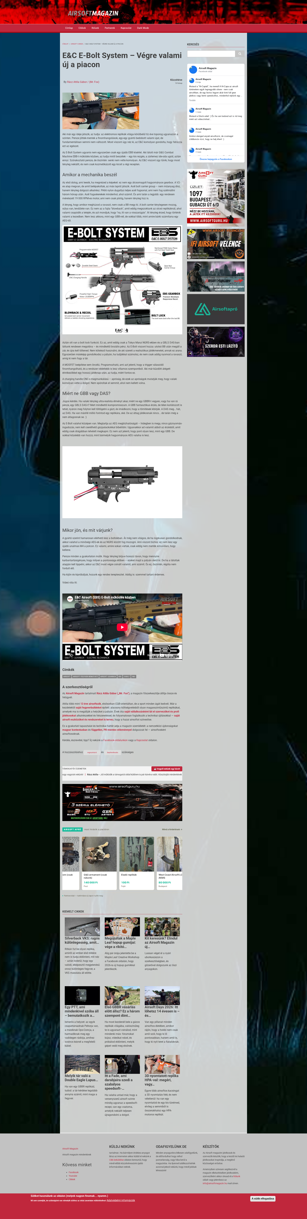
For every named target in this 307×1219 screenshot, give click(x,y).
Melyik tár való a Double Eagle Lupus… (81, 1078)
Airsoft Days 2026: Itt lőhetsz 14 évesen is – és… (162, 1011)
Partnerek (110, 28)
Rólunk (95, 28)
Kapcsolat (126, 28)
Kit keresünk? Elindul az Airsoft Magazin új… (161, 942)
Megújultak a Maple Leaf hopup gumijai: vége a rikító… (120, 942)
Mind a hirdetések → (172, 829)
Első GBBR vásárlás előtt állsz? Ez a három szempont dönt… (122, 1011)
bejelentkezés (112, 752)
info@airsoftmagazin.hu (215, 1183)
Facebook (74, 1172)
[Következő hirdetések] (182, 863)
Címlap (69, 28)
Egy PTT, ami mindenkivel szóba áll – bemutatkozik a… (82, 1011)
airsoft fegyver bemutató (85, 677)
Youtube (73, 1176)
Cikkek (82, 28)
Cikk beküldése (116, 1160)
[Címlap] (93, 13)
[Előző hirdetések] (63, 863)
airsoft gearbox (108, 677)
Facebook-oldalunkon (115, 740)
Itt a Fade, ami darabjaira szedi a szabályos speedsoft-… (119, 1082)
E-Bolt (127, 677)
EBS (120, 677)
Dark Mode (143, 28)
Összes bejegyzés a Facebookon (216, 159)
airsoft (67, 677)
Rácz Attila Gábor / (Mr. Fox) (83, 81)
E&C (133, 677)
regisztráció (92, 752)
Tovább (192, 100)
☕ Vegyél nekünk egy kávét (167, 769)
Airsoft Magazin (70, 1148)
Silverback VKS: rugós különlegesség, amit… (82, 940)
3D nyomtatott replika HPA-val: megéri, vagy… (161, 1080)
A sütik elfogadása (263, 1198)
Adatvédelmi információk (121, 1200)
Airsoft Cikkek (77, 44)
